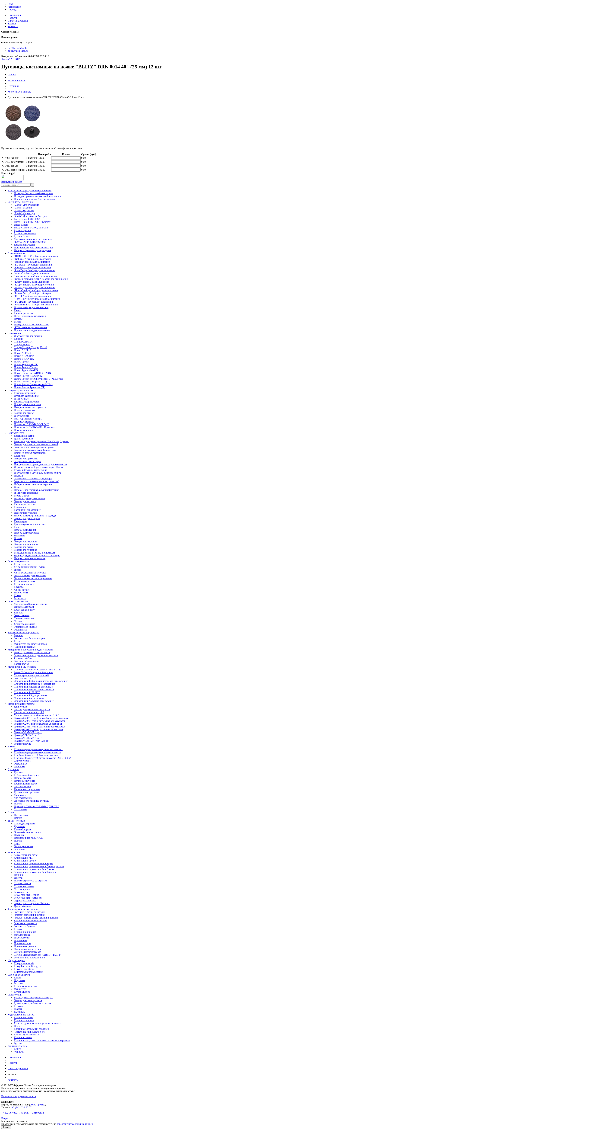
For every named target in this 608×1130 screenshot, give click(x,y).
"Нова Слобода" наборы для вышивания (36, 290)
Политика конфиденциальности (18, 1096)
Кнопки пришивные (25, 932)
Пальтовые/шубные (24, 780)
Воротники (20, 598)
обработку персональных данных (75, 1124)
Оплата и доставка (18, 20)
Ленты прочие (21, 589)
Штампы (18, 1006)
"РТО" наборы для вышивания (30, 327)
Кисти (17, 977)
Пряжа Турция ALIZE (26, 364)
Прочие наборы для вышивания (31, 307)
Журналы (19, 1051)
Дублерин (19, 826)
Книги (17, 1048)
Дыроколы (19, 1011)
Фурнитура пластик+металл (23, 909)
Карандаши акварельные (27, 510)
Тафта (17, 843)
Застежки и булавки (24, 926)
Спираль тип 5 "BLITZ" (27, 692)
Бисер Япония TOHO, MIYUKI (31, 227)
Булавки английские (25, 393)
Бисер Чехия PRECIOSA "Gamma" (32, 222)
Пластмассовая (22, 937)
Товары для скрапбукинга (28, 1000)
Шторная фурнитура (19, 974)
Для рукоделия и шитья (20, 390)
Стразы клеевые (22, 883)
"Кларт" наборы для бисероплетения (34, 284)
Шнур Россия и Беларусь (27, 966)
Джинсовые (20, 706)
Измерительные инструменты (30, 407)
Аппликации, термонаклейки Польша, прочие (39, 866)
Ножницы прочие (23, 430)
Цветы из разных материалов (30, 452)
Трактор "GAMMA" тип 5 (28, 738)
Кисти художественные (26, 1034)
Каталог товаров (16, 80)
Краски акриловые (24, 1020)
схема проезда (37, 1104)
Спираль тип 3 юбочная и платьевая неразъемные (41, 681)
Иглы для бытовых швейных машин (33, 193)
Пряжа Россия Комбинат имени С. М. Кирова (38, 378)
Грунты (18, 1043)
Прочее (18, 538)
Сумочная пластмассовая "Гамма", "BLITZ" (37, 954)
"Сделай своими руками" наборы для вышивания (41, 279)
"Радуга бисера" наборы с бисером (32, 293)
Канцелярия (20, 521)
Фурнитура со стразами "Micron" (32, 903)
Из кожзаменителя (24, 606)
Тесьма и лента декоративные (30, 575)
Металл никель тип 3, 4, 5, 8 (29, 712)
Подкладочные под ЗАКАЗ (28, 837)
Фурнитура (20, 989)
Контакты (13, 26)
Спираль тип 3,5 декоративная (30, 695)
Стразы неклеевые (24, 886)
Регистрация (14, 6)
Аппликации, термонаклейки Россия (34, 869)
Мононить (19, 766)
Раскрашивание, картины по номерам (34, 552)
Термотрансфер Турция (26, 894)
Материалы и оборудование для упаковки (30, 649)
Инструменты (21, 415)
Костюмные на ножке (19, 91)
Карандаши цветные (25, 504)
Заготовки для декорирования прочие (34, 447)
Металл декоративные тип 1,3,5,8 (32, 709)
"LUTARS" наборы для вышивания (33, 264)
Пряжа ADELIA (22, 350)
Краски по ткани (23, 1037)
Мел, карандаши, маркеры (28, 418)
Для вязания (14, 333)
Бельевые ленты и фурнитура (23, 632)
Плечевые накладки (24, 410)
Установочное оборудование (29, 957)
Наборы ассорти (23, 778)
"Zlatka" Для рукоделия (26, 204)
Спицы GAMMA (23, 341)
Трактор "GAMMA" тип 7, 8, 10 (31, 740)
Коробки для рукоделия (26, 401)
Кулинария (20, 507)
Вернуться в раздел (11, 181)
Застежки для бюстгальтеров (29, 638)
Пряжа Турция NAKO (26, 370)
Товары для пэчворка (25, 549)
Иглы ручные (21, 398)
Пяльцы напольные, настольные (31, 324)
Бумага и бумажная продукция (30, 470)
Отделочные (20, 763)
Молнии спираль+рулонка (22, 666)
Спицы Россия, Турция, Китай (30, 347)
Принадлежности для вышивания (32, 330)
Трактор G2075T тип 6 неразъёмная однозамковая (41, 718)
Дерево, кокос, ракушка (26, 792)
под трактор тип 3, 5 (25, 678)
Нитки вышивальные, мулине (30, 316)
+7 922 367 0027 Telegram (14, 1112)
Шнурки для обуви (24, 969)
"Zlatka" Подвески (24, 210)
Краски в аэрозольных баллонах (31, 1029)
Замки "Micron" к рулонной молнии (33, 672)
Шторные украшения (25, 986)
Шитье (17, 595)
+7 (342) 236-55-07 (22, 1107)
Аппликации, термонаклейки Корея (33, 863)
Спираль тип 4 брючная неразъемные (34, 689)
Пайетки (18, 877)
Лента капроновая (24, 584)
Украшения (14, 852)
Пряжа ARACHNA (24, 356)
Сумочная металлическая (27, 949)
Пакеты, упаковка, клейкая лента (32, 652)
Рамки (17, 321)
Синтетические (22, 760)
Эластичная (20, 629)
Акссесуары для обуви (26, 855)
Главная (12, 74)
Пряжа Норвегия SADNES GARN (32, 373)
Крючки (18, 338)
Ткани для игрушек (24, 823)
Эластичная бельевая (25, 626)
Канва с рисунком (23, 313)
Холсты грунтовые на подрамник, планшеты (38, 1023)
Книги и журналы (17, 1046)
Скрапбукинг (15, 994)
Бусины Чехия (21, 236)
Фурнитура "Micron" (25, 900)
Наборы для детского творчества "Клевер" (37, 555)
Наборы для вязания (25, 529)
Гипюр (17, 569)
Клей (16, 527)
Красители (19, 455)
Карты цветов (21, 664)
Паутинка (19, 835)
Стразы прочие (22, 889)
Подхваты (19, 980)
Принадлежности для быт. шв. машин (34, 199)
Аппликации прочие (25, 860)
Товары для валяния (25, 501)
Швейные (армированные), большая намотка (38, 749)
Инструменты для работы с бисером (33, 247)
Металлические (22, 786)
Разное (11, 812)
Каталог (12, 23)
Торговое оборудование (27, 661)
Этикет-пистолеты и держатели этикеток (36, 655)
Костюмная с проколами (27, 789)
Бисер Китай (21, 224)
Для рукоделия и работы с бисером (33, 239)
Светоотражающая (24, 618)
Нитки (11, 746)
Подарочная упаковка (25, 512)
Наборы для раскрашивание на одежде (35, 515)
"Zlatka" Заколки (23, 207)
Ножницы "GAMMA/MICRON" (31, 424)
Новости (12, 17)
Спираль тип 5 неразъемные (29, 698)
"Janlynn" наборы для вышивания (32, 261)
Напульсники (21, 815)
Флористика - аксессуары (27, 461)
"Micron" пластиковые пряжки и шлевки (36, 917)
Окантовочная (21, 615)
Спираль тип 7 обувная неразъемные (34, 701)
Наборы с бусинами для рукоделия (32, 250)
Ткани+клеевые (16, 820)
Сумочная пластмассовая (27, 952)
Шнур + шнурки (16, 960)
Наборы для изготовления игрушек (33, 484)
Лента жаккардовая (24, 581)
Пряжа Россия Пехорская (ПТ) (30, 381)
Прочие (18, 803)
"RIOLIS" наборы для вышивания (32, 296)
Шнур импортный (24, 963)
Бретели (18, 635)
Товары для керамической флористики (35, 450)
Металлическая (22, 934)
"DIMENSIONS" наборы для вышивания (36, 256)
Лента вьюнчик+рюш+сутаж (29, 567)
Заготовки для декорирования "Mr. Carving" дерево (41, 441)
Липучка (18, 612)
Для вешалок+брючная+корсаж (31, 604)
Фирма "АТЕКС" (10, 59)
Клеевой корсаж (22, 829)
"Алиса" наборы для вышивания (31, 273)
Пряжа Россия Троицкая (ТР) (29, 387)
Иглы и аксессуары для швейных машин (29, 190)
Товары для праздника (26, 458)
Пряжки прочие (22, 943)
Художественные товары (21, 1014)
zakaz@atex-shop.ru (18, 50)
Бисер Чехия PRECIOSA (27, 219)
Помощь (12, 9)
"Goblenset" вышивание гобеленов (32, 259)
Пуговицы (13, 86)
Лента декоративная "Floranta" (30, 572)
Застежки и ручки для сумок (29, 912)
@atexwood (38, 1112)
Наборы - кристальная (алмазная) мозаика (36, 490)
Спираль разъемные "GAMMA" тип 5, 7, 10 (37, 669)
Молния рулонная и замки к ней (31, 675)
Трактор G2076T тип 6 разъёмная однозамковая (39, 721)
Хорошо (6, 1127)
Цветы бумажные (23, 438)
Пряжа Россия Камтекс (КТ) (29, 376)
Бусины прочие (22, 230)
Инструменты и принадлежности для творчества (40, 464)
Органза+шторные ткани (27, 832)
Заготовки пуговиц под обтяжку (31, 800)
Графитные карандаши (26, 492)
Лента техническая (18, 601)
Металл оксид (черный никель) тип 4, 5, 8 (36, 715)
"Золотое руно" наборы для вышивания (35, 276)
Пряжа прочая (21, 361)
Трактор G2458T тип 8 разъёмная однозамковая (39, 726)
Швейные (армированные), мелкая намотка (37, 752)
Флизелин (19, 849)
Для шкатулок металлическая (29, 524)
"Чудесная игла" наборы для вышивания (36, 304)
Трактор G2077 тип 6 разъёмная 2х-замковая (38, 723)
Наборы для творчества (26, 532)
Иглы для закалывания (26, 395)
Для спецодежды (23, 798)
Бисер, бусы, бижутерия (20, 202)
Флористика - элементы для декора (33, 478)
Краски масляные (23, 1017)
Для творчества (16, 433)
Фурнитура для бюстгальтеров (30, 644)
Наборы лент (21, 592)
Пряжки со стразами (25, 946)
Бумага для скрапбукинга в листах (32, 1003)
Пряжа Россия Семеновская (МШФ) (33, 384)
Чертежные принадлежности (29, 1031)
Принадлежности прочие (27, 404)
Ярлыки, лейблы (23, 658)
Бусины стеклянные (25, 233)
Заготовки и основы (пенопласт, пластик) (36, 481)
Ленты (17, 641)
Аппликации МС (23, 857)
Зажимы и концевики (25, 923)
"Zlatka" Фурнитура (24, 213)
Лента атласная (22, 564)
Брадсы (18, 1009)
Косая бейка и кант (24, 609)
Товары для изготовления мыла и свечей (36, 444)
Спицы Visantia (22, 344)
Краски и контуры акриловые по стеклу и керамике (42, 1040)
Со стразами (20, 809)
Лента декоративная (18, 561)
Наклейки (19, 535)
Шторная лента (22, 991)
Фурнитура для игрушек (27, 518)
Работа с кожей (22, 495)
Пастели (18, 475)
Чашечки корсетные (24, 646)
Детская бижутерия (24, 244)
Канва (17, 310)
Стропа (18, 621)
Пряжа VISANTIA (24, 358)
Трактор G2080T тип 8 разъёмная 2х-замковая (38, 729)
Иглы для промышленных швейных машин (37, 196)
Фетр (16, 487)
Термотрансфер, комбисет (28, 897)
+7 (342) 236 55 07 (17, 48)
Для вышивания (16, 253)
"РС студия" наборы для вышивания (33, 301)
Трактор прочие (22, 743)
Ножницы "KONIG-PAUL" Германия (34, 427)
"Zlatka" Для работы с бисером (30, 216)
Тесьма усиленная (23, 846)
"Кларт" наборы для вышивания (31, 281)
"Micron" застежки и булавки (29, 914)
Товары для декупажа (25, 541)
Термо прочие (21, 892)
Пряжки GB (20, 940)
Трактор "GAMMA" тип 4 (28, 732)
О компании (14, 15)
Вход (10, 4)
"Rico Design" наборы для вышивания (34, 270)
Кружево (19, 587)
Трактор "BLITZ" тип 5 (26, 735)
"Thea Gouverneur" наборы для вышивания (37, 299)
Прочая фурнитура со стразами (31, 880)
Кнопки (18, 929)
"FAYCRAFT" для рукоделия (29, 241)
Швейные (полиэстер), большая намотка (36, 755)
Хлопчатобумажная (24, 624)
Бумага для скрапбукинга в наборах (33, 997)
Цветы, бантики (22, 906)
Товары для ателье (24, 413)
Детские (18, 772)
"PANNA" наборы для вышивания (32, 267)
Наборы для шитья (24, 421)
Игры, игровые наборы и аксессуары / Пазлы (38, 467)
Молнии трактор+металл (21, 703)
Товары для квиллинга (26, 544)
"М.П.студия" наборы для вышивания (34, 287)
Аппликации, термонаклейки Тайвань (35, 872)
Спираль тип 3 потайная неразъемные (34, 683)
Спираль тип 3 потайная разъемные (33, 686)
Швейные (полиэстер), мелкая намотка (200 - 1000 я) (42, 758)
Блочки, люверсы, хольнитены (30, 920)
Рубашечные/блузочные (27, 775)
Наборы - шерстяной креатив (29, 558)
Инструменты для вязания (28, 336)
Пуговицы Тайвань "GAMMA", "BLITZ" (36, 806)
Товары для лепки (23, 547)
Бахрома (18, 983)
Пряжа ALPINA (22, 353)
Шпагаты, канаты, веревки (28, 971)
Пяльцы (18, 318)
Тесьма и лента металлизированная (33, 578)
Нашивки (19, 875)
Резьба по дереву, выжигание (29, 498)
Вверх (4, 1118)
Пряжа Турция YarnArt (26, 367)
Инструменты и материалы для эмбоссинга (37, 472)
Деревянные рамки (24, 435)
